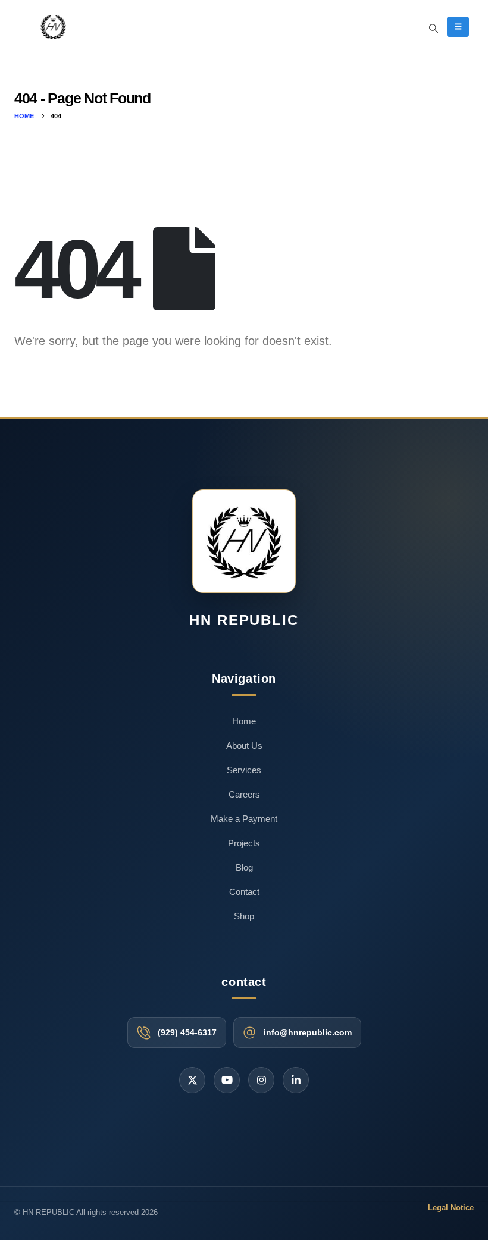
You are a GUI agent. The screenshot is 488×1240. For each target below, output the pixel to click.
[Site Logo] (53, 26)
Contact (244, 892)
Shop (244, 916)
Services (244, 770)
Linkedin (296, 1080)
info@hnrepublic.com (308, 1032)
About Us (244, 745)
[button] (433, 28)
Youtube (227, 1080)
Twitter (192, 1080)
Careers (244, 794)
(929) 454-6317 (187, 1032)
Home (244, 721)
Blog (244, 867)
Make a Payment (244, 819)
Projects (244, 843)
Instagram (261, 1080)
